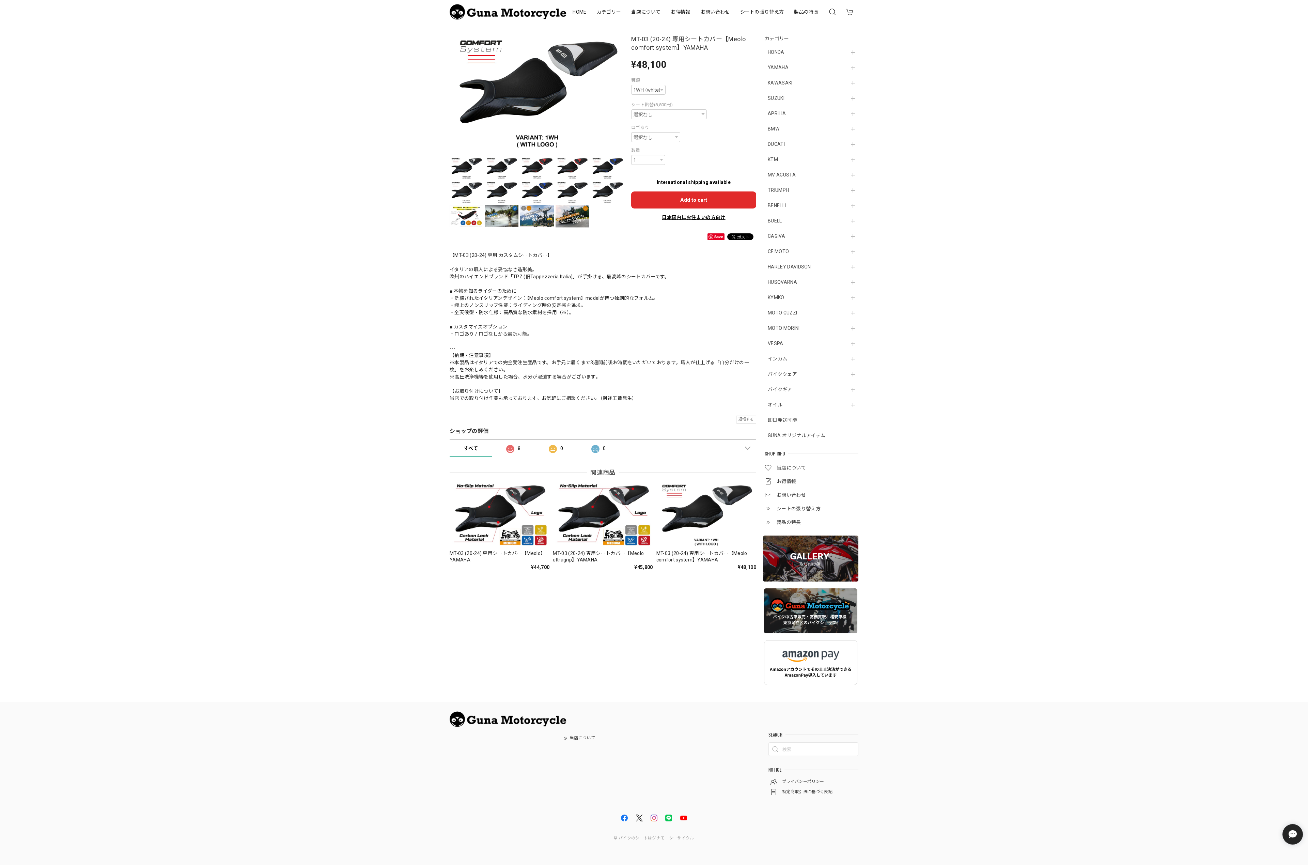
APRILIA (777, 113)
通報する (746, 419)
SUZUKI (776, 98)
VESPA (775, 343)
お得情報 (680, 12)
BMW (773, 129)
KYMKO (776, 297)
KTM (773, 159)
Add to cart (693, 200)
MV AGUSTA (782, 174)
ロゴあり (640, 127)
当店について (645, 12)
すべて (471, 448)
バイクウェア (782, 374)
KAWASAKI (780, 83)
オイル (775, 404)
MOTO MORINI (784, 328)
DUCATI (776, 144)
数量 (635, 150)
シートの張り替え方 (762, 12)
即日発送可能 (782, 420)
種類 (635, 80)
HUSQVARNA (782, 282)
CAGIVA (776, 236)
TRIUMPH (778, 190)
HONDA (776, 52)
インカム (777, 358)
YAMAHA (778, 67)
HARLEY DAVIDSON (789, 266)
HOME (579, 12)
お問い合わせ (715, 12)
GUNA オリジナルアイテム (796, 435)
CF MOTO (778, 251)
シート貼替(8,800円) (652, 104)
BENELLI (777, 205)
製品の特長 (806, 12)
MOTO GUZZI (782, 312)
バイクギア (780, 389)
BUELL (775, 220)
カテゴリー (609, 12)
